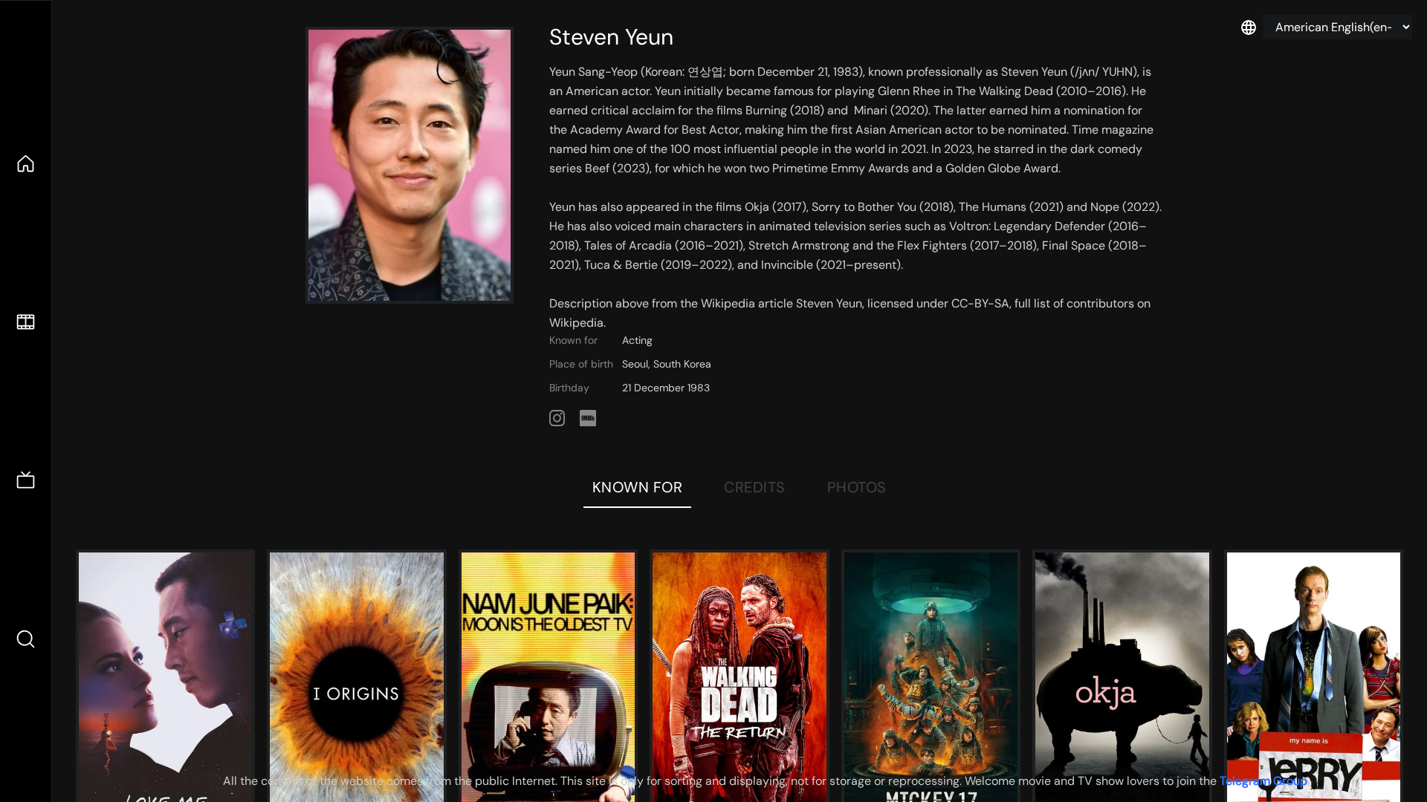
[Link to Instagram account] (557, 418)
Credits (755, 487)
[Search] (25, 639)
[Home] (25, 164)
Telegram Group (1263, 781)
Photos (857, 487)
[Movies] (25, 322)
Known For (637, 487)
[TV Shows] (25, 481)
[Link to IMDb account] (588, 418)
